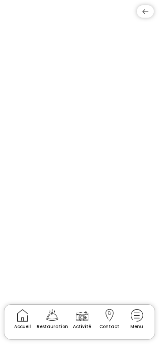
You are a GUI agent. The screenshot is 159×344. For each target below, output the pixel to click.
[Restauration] (52, 315)
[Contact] (109, 315)
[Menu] (136, 315)
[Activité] (82, 315)
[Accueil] (22, 315)
